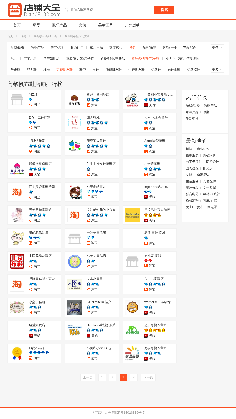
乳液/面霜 (210, 200)
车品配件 (189, 47)
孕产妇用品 (51, 58)
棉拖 (46, 69)
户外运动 (132, 25)
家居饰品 (192, 187)
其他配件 (209, 181)
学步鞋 (15, 69)
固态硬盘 (192, 168)
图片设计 (212, 162)
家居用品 (96, 47)
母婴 (36, 25)
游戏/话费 (17, 47)
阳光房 (208, 168)
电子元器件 (194, 162)
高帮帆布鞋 (64, 69)
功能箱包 (203, 149)
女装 (82, 25)
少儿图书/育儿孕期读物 (182, 58)
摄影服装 (192, 155)
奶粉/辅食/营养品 (112, 58)
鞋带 (82, 69)
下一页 (148, 377)
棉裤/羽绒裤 (211, 194)
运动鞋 (156, 69)
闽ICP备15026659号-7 (128, 412)
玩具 (14, 58)
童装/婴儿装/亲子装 (80, 58)
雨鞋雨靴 (174, 69)
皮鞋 (95, 69)
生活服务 (192, 181)
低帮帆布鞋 (114, 69)
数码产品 (59, 25)
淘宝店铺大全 (101, 412)
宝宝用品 (30, 58)
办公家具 (209, 155)
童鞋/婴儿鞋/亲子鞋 (45, 36)
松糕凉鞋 (192, 200)
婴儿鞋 (32, 69)
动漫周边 (203, 175)
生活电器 (192, 118)
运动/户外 (170, 47)
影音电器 (192, 194)
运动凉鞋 (193, 69)
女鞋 (189, 175)
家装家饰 (115, 47)
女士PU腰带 (194, 207)
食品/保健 (149, 47)
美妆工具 (105, 25)
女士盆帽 (209, 187)
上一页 (88, 377)
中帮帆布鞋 (136, 69)
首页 (17, 25)
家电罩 (212, 207)
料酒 (189, 149)
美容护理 (57, 47)
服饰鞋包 (76, 47)
